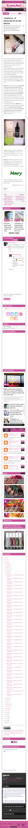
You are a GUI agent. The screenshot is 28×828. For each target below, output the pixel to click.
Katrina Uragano (12, 242)
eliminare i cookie (13, 826)
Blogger (15, 239)
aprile (7, 700)
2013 (6, 712)
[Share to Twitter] (10, 212)
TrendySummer (7, 30)
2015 (6, 708)
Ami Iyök (9, 25)
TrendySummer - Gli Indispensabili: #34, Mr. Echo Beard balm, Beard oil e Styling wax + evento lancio (18, 227)
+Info (23, 825)
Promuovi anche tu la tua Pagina (10, 770)
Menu (3, 2)
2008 (6, 722)
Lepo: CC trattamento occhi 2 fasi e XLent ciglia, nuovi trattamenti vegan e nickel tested (16, 413)
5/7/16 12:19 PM (19, 242)
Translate (13, 328)
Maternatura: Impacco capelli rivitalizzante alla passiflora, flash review (16, 406)
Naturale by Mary (7, 28)
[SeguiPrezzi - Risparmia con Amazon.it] (14, 308)
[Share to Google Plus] (12, 212)
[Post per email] (4, 189)
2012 (6, 714)
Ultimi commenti (7, 430)
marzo (7, 702)
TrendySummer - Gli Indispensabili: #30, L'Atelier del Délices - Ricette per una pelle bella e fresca (8, 227)
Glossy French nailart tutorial (11, 486)
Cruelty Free (16, 25)
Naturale (18, 27)
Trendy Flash (14, 28)
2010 (6, 718)
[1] (9, 233)
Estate (8, 27)
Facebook (21, 239)
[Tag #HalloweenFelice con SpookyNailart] (14, 510)
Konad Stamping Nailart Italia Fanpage (11, 749)
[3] (12, 233)
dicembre (8, 565)
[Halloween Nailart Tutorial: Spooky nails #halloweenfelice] (14, 496)
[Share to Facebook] (8, 212)
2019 (6, 557)
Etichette (21, 429)
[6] (15, 233)
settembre (8, 569)
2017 (6, 561)
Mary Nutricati (21, 185)
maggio (7, 698)
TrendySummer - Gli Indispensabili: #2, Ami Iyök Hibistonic (12, 21)
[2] (10, 233)
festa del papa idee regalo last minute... (13, 442)
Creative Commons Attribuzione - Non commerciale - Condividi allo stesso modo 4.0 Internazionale (13, 733)
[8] (18, 233)
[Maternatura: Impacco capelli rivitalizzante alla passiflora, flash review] (6, 406)
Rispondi (7, 247)
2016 (6, 563)
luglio (7, 573)
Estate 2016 (12, 27)
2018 (6, 559)
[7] (17, 233)
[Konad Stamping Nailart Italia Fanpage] (8, 751)
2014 (6, 710)
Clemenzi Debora (13, 730)
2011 (6, 716)
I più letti (14, 429)
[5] (14, 233)
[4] (13, 233)
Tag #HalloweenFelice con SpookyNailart (14, 514)
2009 (6, 720)
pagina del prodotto (17, 153)
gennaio (8, 706)
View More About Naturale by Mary (14, 424)
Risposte (11, 251)
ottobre (7, 567)
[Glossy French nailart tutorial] (14, 482)
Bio (12, 25)
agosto (7, 571)
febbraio (8, 704)
